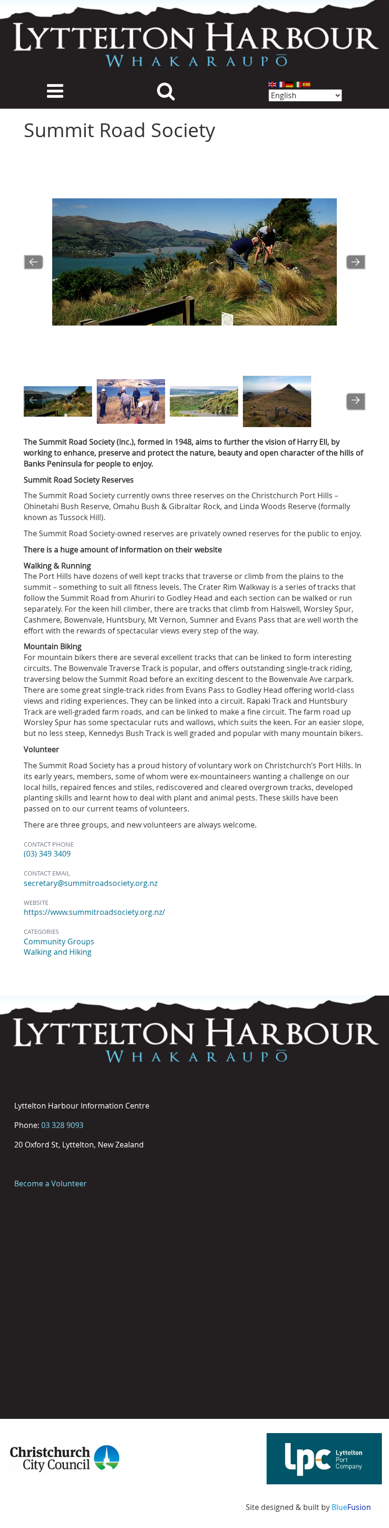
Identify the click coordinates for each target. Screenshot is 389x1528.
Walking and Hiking (58, 952)
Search (166, 90)
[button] (58, 401)
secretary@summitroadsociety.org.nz (90, 883)
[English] (273, 83)
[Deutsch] (290, 83)
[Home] (194, 35)
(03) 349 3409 (47, 853)
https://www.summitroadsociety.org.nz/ (94, 912)
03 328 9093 (62, 1125)
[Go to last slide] (33, 261)
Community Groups (59, 941)
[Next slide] (355, 261)
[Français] (281, 83)
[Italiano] (298, 83)
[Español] (307, 83)
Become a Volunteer (50, 1183)
